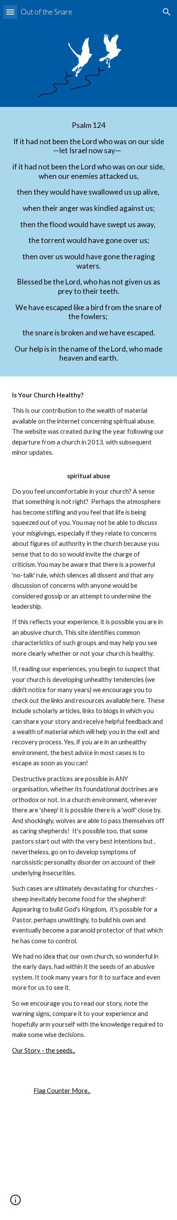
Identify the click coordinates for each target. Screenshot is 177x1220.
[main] (88, 241)
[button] (10, 12)
